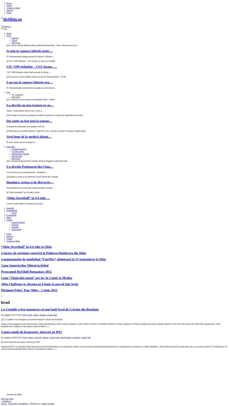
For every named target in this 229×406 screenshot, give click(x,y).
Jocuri (14, 213)
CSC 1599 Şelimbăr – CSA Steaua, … (31, 66)
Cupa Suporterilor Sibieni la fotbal (25, 265)
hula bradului (65, 337)
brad (30, 315)
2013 (25, 315)
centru (35, 315)
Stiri (8, 92)
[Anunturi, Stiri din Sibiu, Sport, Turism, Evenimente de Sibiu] (11, 19)
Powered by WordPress (18, 404)
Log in (4, 404)
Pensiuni (15, 227)
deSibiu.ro (6, 401)
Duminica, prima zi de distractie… (30, 182)
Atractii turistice (18, 222)
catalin (7, 315)
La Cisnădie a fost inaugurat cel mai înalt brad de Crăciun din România (50, 309)
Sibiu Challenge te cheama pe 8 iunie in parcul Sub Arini (39, 284)
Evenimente (11, 215)
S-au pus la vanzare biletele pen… (29, 82)
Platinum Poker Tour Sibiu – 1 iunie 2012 (29, 290)
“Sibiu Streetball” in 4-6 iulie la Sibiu (26, 246)
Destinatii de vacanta (20, 154)
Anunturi (10, 208)
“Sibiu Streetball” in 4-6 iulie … (28, 198)
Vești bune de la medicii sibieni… (28, 136)
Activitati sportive (19, 149)
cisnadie (42, 315)
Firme (8, 13)
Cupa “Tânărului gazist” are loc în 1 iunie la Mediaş (36, 278)
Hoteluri (15, 225)
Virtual (9, 5)
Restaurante (16, 229)
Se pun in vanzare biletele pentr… (29, 51)
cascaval (37, 337)
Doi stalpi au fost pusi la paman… (29, 121)
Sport (8, 36)
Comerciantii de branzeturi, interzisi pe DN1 (31, 332)
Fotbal (14, 40)
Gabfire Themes (47, 404)
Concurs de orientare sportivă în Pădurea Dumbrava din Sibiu (43, 253)
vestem (84, 337)
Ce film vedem (18, 151)
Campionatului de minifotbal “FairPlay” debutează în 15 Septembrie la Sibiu (53, 259)
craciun (50, 315)
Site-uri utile (17, 156)
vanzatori (76, 337)
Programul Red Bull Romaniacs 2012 (26, 271)
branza (30, 337)
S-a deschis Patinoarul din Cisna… (29, 166)
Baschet (15, 38)
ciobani (45, 337)
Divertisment (11, 210)
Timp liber (10, 147)
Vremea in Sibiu (13, 8)
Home (9, 3)
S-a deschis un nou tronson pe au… (30, 105)
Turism (9, 220)
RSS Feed (16, 43)
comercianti (54, 337)
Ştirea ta (9, 10)
